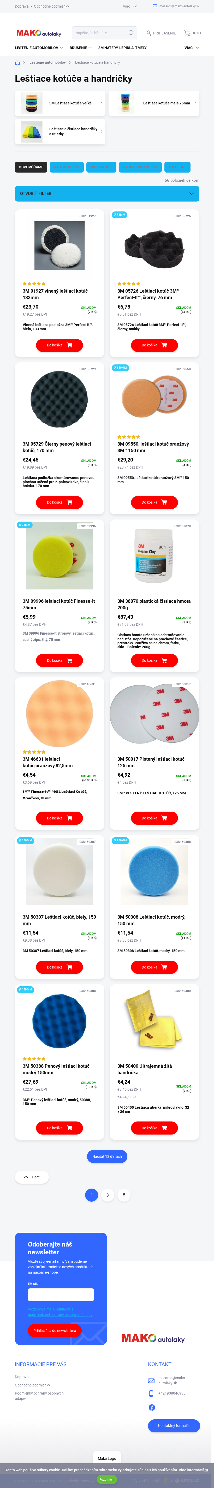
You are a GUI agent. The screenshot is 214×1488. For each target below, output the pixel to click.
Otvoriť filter (35, 193)
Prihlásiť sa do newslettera (54, 1330)
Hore (36, 1177)
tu (206, 1470)
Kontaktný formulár (174, 1426)
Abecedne (177, 167)
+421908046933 (172, 1393)
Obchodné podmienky (51, 6)
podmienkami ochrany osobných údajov (60, 1315)
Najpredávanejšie (140, 167)
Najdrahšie (101, 167)
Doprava (22, 6)
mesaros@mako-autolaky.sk (172, 1380)
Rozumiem (107, 1479)
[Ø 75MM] (154, 248)
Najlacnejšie (67, 167)
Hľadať (130, 33)
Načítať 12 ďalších (107, 1156)
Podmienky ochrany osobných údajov (39, 1396)
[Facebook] (152, 1406)
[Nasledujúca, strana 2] (107, 1195)
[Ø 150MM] (154, 401)
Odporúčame (31, 167)
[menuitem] (39, 48)
